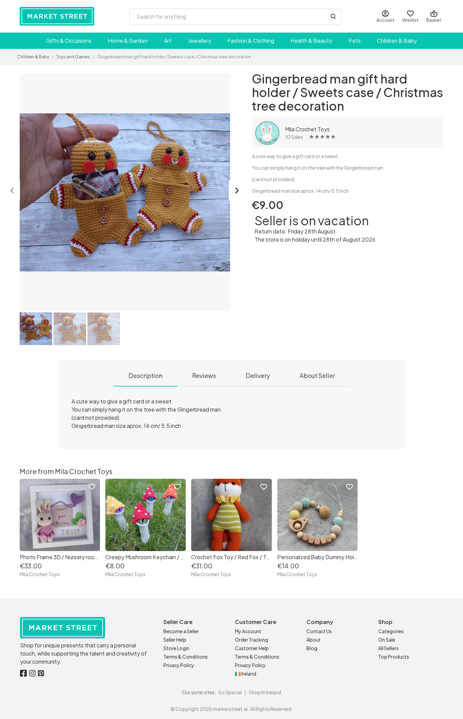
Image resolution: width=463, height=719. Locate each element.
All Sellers (388, 648)
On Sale (386, 640)
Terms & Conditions (185, 657)
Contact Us (319, 631)
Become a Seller (181, 631)
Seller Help (174, 640)
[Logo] (57, 16)
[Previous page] (12, 192)
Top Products (393, 657)
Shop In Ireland (265, 692)
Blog (311, 648)
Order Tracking (251, 640)
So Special (230, 692)
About (313, 640)
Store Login (176, 648)
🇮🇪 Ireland (245, 673)
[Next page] (237, 192)
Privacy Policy (178, 665)
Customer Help (252, 648)
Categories (391, 631)
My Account (248, 631)
